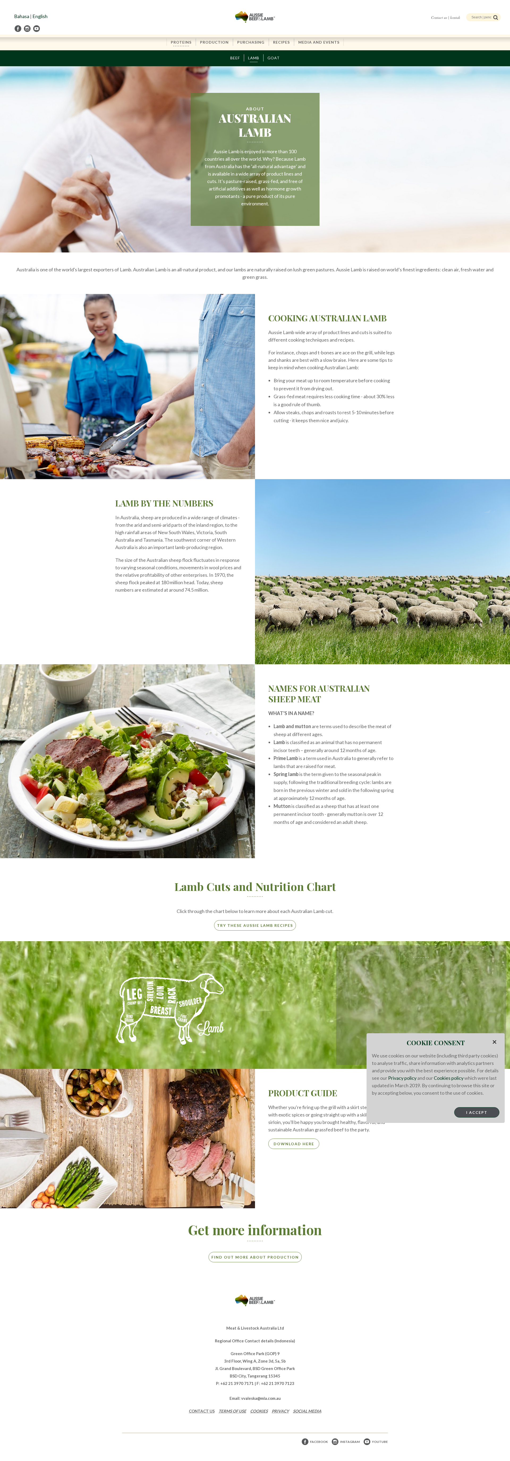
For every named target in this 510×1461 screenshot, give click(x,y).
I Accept (476, 1112)
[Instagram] (27, 28)
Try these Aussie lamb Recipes (255, 925)
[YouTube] (37, 28)
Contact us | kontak (445, 17)
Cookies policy (449, 1078)
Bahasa (21, 16)
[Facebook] (18, 28)
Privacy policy (402, 1078)
